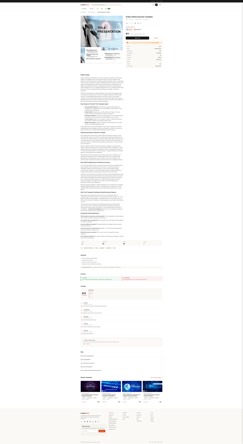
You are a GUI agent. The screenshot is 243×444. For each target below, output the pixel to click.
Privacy (152, 417)
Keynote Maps (112, 425)
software (83, 397)
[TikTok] (98, 421)
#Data (96, 247)
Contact (161, 1)
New (102, 8)
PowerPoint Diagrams (113, 419)
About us (124, 415)
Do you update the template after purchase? (91, 370)
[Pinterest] (90, 421)
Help (157, 1)
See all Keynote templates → (156, 377)
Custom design (126, 417)
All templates (83, 12)
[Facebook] (84, 421)
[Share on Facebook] (138, 23)
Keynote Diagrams (112, 421)
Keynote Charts (112, 429)
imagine (85, 5)
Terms (151, 415)
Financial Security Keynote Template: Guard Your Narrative (152, 395)
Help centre (139, 415)
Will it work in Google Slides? (87, 356)
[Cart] (156, 5)
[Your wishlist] (153, 5)
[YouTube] (96, 421)
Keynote (91, 8)
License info (139, 421)
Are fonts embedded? (85, 359)
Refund (151, 419)
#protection (102, 247)
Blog (124, 419)
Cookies (152, 421)
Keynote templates (91, 12)
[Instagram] (93, 421)
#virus (114, 247)
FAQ (137, 419)
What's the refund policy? (86, 366)
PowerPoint (84, 8)
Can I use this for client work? (87, 363)
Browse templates (155, 42)
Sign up (88, 343)
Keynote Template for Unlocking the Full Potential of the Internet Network (131, 395)
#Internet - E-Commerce (88, 247)
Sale (97, 8)
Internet (95, 397)
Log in (160, 4)
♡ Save (156, 38)
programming (89, 397)
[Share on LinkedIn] (135, 23)
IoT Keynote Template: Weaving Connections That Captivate (109, 395)
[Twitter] (82, 421)
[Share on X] (133, 23)
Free (107, 8)
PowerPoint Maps (112, 423)
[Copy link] (130, 23)
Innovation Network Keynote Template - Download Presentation (90, 395)
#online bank (108, 247)
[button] (102, 39)
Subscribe (102, 431)
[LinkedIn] (87, 421)
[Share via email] (141, 23)
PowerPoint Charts (112, 427)
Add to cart (137, 38)
